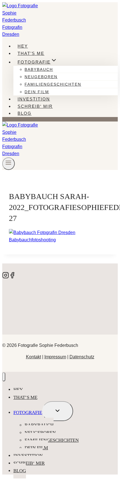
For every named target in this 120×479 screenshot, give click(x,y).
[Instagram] (5, 277)
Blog (25, 113)
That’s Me (31, 53)
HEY (23, 46)
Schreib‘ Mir (35, 106)
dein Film (37, 92)
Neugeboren (41, 76)
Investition (34, 99)
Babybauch (39, 69)
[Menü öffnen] (8, 163)
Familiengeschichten (53, 84)
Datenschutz (81, 356)
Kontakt (33, 356)
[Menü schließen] (3, 377)
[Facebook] (12, 277)
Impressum (55, 356)
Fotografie (27, 412)
